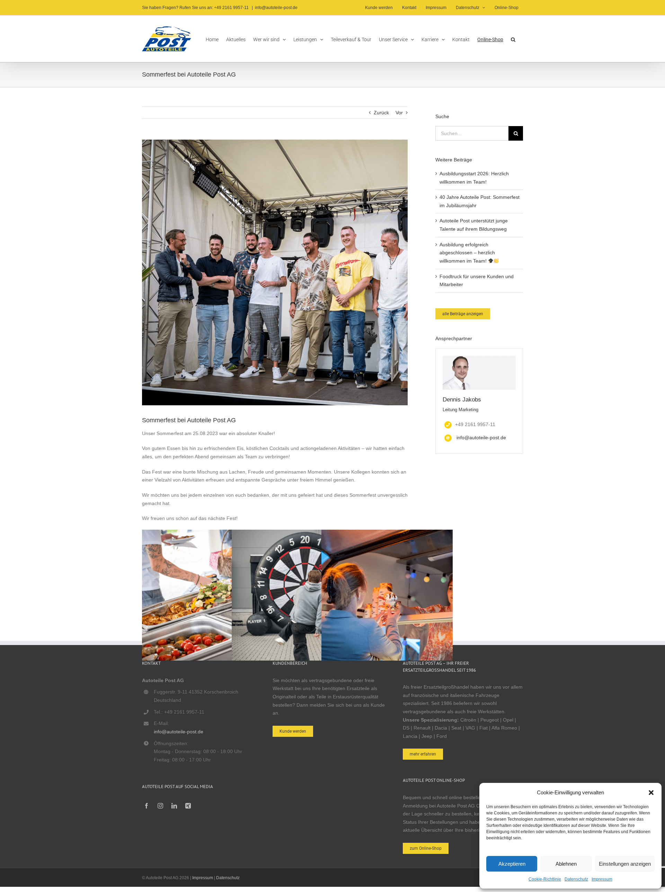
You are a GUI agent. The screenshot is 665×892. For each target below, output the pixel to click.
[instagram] (160, 806)
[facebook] (146, 806)
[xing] (188, 806)
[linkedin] (174, 806)
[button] (651, 792)
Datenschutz (576, 879)
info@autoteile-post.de (276, 7)
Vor (399, 112)
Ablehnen (566, 864)
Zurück (381, 112)
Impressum (602, 879)
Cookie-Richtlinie (545, 879)
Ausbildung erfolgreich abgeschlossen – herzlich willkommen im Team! (467, 253)
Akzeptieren (511, 864)
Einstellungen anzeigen (625, 864)
